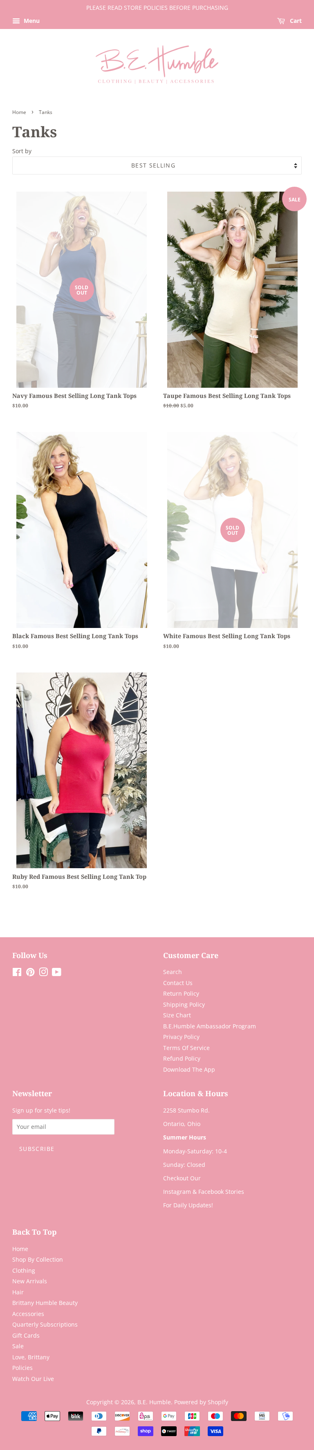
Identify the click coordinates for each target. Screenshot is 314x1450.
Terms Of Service (186, 1048)
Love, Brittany (30, 1357)
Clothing (23, 1270)
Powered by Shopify (201, 1402)
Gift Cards (26, 1335)
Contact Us (178, 983)
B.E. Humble (154, 1402)
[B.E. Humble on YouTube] (56, 973)
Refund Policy (181, 1058)
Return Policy (181, 993)
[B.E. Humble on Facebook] (17, 973)
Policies (22, 1368)
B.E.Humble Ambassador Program (209, 1026)
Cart (295, 21)
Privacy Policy (181, 1037)
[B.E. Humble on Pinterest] (30, 973)
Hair (18, 1292)
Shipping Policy (184, 1004)
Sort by (21, 151)
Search (172, 972)
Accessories (28, 1314)
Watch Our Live (33, 1379)
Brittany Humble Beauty (45, 1303)
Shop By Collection (37, 1259)
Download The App (189, 1069)
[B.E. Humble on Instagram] (43, 973)
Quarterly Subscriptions (45, 1324)
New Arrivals (29, 1281)
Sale (18, 1346)
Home (19, 112)
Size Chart (177, 1015)
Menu (31, 21)
